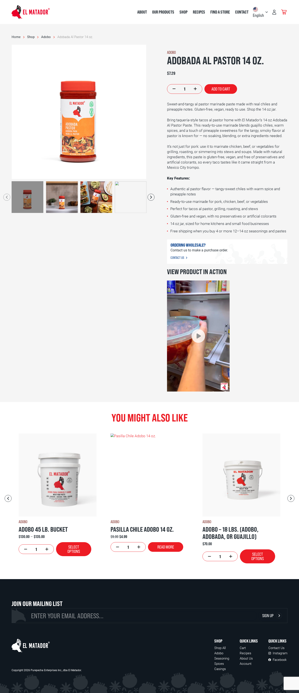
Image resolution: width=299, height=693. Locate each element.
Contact (241, 12)
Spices (219, 664)
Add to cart (220, 88)
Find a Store (220, 12)
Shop (183, 12)
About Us (246, 658)
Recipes (199, 12)
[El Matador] (31, 645)
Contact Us (177, 257)
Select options (73, 549)
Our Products (163, 12)
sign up (268, 615)
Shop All (220, 648)
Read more (165, 546)
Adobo (46, 37)
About (142, 12)
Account (246, 664)
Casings (220, 669)
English (258, 15)
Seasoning (221, 658)
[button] (198, 336)
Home (16, 37)
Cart (243, 648)
